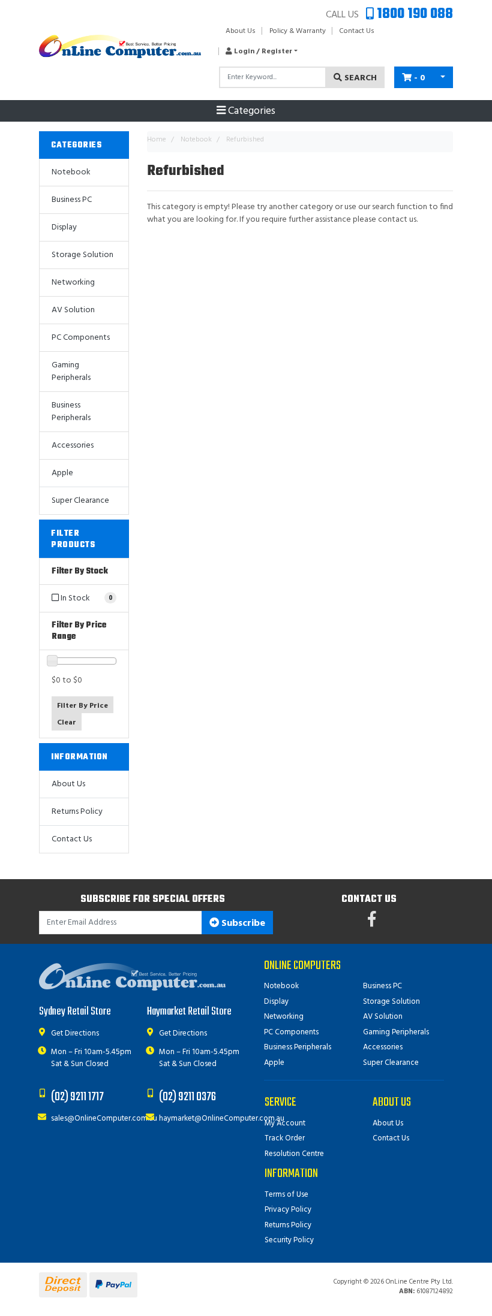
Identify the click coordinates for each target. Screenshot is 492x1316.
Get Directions (75, 1033)
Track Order (285, 1138)
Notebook (71, 172)
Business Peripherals (71, 412)
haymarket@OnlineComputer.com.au (221, 1118)
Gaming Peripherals (71, 371)
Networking (73, 282)
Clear (66, 723)
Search (359, 78)
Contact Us (356, 31)
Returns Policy (77, 812)
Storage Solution (82, 255)
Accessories (73, 445)
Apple (62, 473)
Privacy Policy (288, 1209)
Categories (250, 111)
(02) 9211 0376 (187, 1097)
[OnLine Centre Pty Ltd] (120, 46)
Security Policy (289, 1240)
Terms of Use (286, 1194)
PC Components (81, 338)
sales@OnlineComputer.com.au (104, 1118)
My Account (285, 1123)
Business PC (72, 200)
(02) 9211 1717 (77, 1097)
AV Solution (73, 310)
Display (64, 227)
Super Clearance (80, 501)
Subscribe (242, 923)
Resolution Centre (294, 1154)
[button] (258, 51)
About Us (241, 31)
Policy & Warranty (297, 31)
